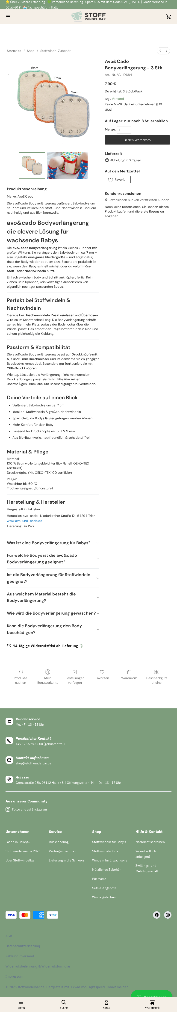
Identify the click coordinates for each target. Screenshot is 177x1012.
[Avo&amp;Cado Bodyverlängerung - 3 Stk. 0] (32, 165)
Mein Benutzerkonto (47, 680)
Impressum (14, 976)
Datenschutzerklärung (23, 946)
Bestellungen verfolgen (74, 680)
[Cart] (168, 16)
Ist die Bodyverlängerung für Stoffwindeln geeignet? (48, 578)
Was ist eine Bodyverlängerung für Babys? (49, 543)
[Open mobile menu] (8, 16)
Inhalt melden (118, 987)
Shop (31, 51)
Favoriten (102, 678)
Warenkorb (129, 678)
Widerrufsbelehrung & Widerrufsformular (38, 966)
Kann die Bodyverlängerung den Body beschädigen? (44, 629)
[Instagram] (167, 915)
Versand (118, 99)
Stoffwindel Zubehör (55, 51)
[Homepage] (88, 16)
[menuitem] (160, 50)
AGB (9, 936)
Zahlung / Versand (20, 956)
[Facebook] (156, 915)
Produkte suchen (20, 680)
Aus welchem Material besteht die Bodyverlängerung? (41, 597)
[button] (118, 179)
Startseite (14, 51)
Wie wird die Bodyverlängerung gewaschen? (51, 613)
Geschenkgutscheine (156, 680)
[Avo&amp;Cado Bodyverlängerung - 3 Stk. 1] (67, 165)
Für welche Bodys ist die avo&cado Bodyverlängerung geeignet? (42, 559)
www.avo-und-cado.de (24, 521)
